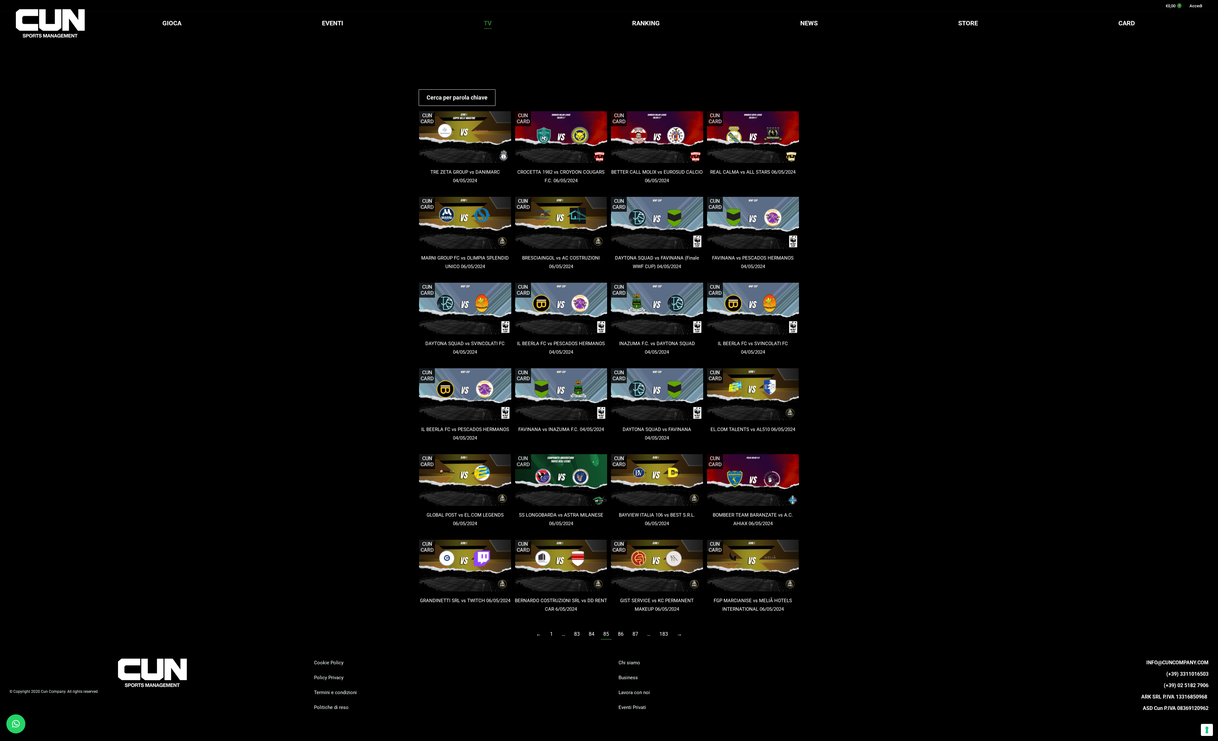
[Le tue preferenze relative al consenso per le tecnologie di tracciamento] (1207, 730)
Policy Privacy (329, 677)
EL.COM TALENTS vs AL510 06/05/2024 (752, 429)
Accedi (1195, 5)
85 (606, 634)
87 (635, 634)
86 (621, 634)
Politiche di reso (331, 707)
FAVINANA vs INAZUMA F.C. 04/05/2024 (561, 429)
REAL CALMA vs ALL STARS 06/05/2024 (753, 172)
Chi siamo (629, 663)
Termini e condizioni (335, 692)
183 (663, 634)
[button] (15, 723)
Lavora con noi (634, 692)
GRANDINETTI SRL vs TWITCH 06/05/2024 (465, 600)
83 (577, 634)
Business (628, 677)
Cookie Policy (329, 663)
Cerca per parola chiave (457, 97)
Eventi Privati (632, 707)
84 (591, 634)
